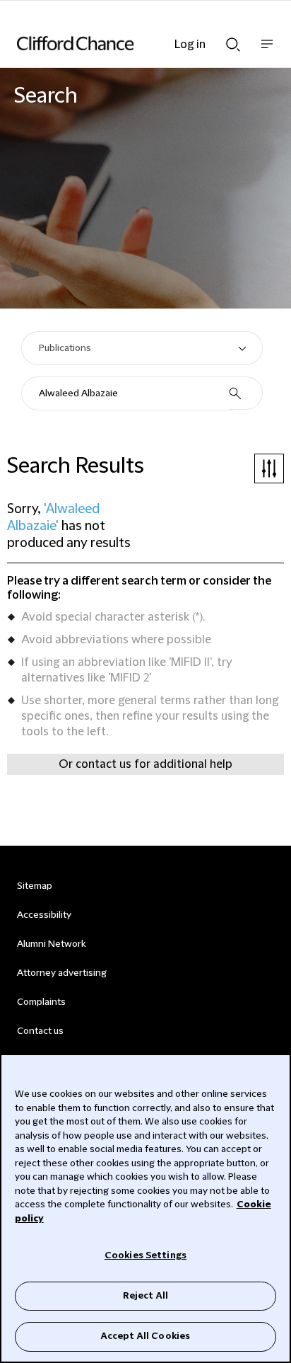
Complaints (41, 1002)
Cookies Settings (145, 1255)
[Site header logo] (124, 43)
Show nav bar (267, 51)
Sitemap (34, 886)
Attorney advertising (62, 973)
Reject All (145, 1295)
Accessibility (44, 915)
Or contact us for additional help (145, 764)
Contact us (40, 1031)
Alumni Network (51, 944)
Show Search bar (233, 40)
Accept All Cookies (145, 1336)
